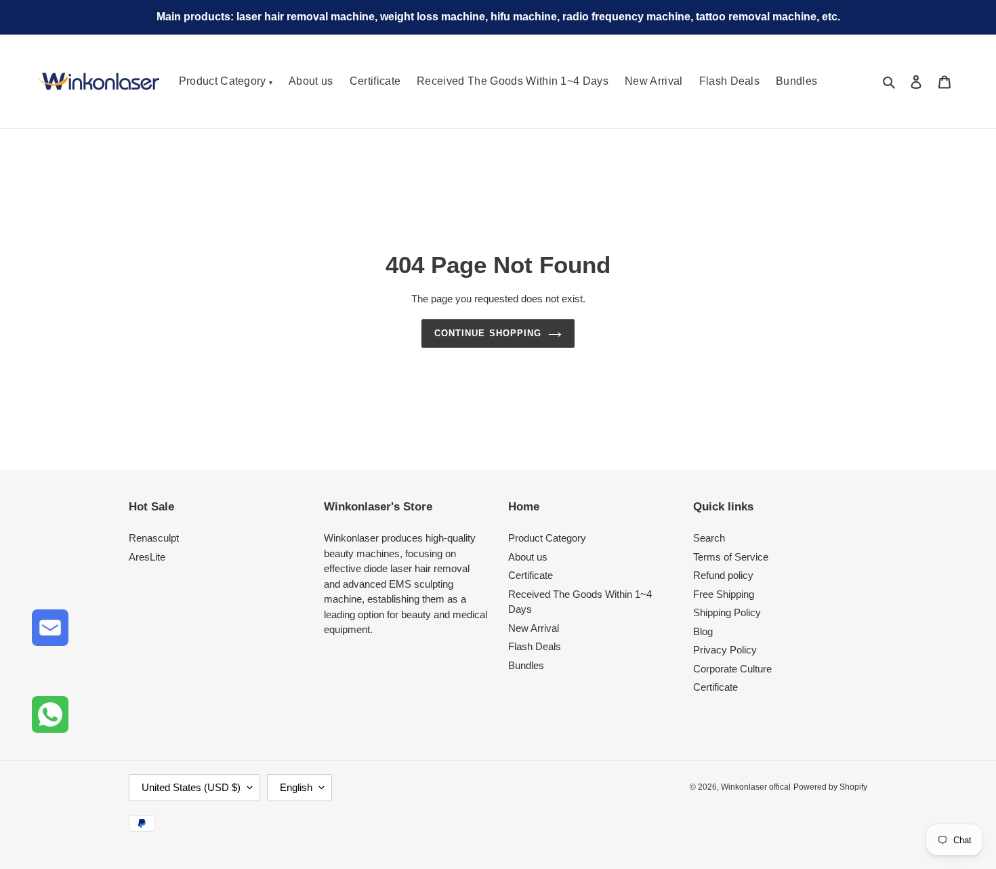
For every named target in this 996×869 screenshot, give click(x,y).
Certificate (375, 81)
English (296, 787)
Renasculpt (154, 538)
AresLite (147, 557)
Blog (703, 631)
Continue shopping (487, 333)
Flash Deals (534, 646)
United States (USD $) (191, 787)
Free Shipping (723, 594)
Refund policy (723, 575)
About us (311, 81)
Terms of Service (730, 557)
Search (709, 538)
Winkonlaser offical (756, 787)
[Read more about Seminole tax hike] (50, 714)
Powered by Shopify (830, 787)
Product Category (225, 81)
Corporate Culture (732, 668)
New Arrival (654, 81)
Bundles (526, 665)
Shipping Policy (727, 612)
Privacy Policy (725, 649)
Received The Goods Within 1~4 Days (512, 81)
